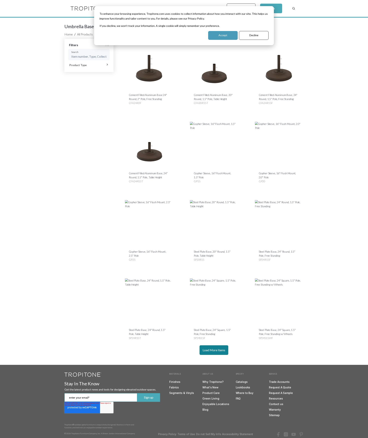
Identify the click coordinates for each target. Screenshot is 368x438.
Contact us (276, 404)
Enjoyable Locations (215, 404)
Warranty (275, 409)
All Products (85, 34)
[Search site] (293, 8)
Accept (223, 35)
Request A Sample (281, 393)
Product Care (210, 393)
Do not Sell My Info (208, 434)
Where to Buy (244, 393)
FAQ (238, 398)
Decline (253, 35)
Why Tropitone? (212, 381)
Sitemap (274, 415)
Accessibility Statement (237, 434)
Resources (276, 398)
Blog (205, 409)
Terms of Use (186, 434)
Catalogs (242, 381)
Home (68, 34)
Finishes (174, 381)
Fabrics (174, 387)
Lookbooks (243, 387)
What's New (210, 387)
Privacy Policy (167, 434)
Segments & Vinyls (181, 393)
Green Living (210, 398)
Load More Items (214, 350)
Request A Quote (280, 387)
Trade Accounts (279, 381)
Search (74, 52)
